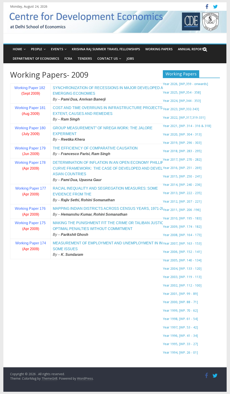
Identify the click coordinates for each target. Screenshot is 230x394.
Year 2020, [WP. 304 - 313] (182, 134)
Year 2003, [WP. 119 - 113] (182, 277)
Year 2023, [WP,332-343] (181, 109)
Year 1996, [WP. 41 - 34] (180, 335)
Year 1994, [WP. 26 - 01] (180, 352)
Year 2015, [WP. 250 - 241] (182, 176)
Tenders (84, 58)
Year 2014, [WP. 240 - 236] (182, 184)
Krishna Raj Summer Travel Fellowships (106, 49)
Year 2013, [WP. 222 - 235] (182, 193)
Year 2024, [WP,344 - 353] (182, 100)
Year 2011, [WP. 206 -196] (182, 210)
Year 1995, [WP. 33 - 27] (180, 344)
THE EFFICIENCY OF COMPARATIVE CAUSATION (95, 148)
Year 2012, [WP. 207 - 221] (182, 201)
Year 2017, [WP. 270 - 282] (182, 159)
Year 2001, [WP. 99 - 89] (180, 293)
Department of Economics (36, 58)
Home (17, 49)
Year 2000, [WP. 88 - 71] (180, 302)
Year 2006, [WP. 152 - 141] (182, 252)
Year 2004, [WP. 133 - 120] (182, 268)
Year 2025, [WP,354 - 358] (182, 92)
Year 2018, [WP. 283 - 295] (182, 151)
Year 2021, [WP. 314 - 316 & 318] (187, 126)
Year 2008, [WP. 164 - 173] (182, 235)
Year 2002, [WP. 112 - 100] (182, 285)
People (36, 49)
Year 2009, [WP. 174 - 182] (182, 226)
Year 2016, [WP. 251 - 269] (182, 168)
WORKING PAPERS (158, 49)
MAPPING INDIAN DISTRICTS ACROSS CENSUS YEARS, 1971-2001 (110, 208)
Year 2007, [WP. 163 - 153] (182, 243)
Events (57, 49)
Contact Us (107, 58)
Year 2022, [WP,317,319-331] (184, 117)
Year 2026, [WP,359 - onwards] (185, 84)
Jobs (130, 58)
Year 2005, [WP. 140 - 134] (182, 260)
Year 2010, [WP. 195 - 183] (182, 218)
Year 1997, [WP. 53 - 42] (180, 327)
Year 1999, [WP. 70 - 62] (180, 310)
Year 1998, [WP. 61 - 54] (180, 319)
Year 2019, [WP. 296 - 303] (182, 142)
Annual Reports (192, 49)
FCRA (68, 58)
